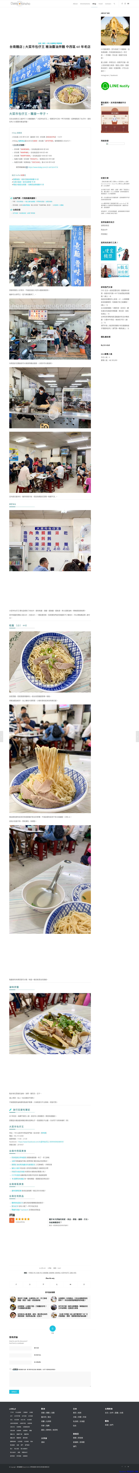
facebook (114, 75)
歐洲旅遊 (12, 1445)
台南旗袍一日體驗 (58, 205)
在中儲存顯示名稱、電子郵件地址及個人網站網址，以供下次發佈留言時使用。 (34, 1369)
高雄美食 (25, 1456)
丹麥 (42, 1425)
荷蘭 (42, 1421)
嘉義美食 (19, 1438)
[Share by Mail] (70, 1284)
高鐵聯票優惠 (26, 205)
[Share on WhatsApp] (29, 1284)
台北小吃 (23, 1419)
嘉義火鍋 (12, 1438)
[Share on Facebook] (16, 1284)
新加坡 (80, 1438)
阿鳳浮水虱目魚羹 (18, 1172)
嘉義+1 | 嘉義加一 (114, 234)
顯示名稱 (36, 1348)
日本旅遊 (26, 1441)
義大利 (43, 1417)
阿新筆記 (104, 234)
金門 (111, 1425)
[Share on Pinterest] (43, 1284)
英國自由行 (24, 1452)
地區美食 (59, 43)
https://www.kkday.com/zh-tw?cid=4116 (43, 167)
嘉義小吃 (12, 1434)
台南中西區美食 (14, 1423)
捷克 (42, 1430)
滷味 (71, 1273)
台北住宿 (16, 1419)
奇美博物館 (20, 201)
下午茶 (12, 1412)
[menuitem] (75, 3)
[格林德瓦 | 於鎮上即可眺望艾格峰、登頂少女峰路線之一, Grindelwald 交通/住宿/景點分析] (1, 736)
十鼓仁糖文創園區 (30, 201)
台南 (121, 1413)
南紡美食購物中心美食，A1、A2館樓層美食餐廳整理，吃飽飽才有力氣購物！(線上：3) (115, 302)
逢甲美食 (12, 1456)
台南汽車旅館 (31, 213)
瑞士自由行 (13, 1452)
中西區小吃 (32, 1273)
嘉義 (30, 1430)
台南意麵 (45, 1273)
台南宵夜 (29, 1423)
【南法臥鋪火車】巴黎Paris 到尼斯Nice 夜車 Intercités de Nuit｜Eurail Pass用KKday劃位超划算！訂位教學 (115, 184)
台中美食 (30, 1416)
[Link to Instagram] (125, 3)
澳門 (22, 1445)
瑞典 (47, 1425)
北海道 (31, 1412)
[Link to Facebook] (122, 3)
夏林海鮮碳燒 (16, 1191)
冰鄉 (13, 1161)
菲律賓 (82, 1442)
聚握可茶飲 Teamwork (20, 1210)
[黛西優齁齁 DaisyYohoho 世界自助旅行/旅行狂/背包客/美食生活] (20, 3)
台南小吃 (39, 1273)
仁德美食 (25, 1412)
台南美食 (53, 43)
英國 (19, 1452)
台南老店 (57, 1273)
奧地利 (48, 1430)
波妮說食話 (105, 225)
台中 (11, 1416)
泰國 (74, 1438)
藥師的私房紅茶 (17, 1203)
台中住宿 (24, 1416)
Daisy (59, 1268)
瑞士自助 (16, 1448)
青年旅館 (19, 1456)
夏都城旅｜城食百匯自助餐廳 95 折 (26, 179)
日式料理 (20, 1441)
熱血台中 (104, 230)
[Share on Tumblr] (57, 1284)
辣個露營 (124, 234)
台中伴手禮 (17, 1416)
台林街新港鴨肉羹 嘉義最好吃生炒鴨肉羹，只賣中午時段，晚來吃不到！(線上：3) (115, 320)
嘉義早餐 (26, 1434)
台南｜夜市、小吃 (44, 43)
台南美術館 (49, 201)
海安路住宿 (22, 213)
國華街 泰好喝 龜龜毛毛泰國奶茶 (23, 1164)
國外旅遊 (25, 1438)
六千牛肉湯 (16, 1175)
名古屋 (75, 1421)
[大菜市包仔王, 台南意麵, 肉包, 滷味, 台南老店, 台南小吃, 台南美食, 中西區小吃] (50, 82)
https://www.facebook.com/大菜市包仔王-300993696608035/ (41, 1142)
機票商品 (21, 141)
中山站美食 (18, 1412)
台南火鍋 (12, 1430)
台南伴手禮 (23, 1423)
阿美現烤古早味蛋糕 (19, 1157)
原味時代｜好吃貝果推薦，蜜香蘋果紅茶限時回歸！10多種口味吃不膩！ (115, 212)
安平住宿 (15, 213)
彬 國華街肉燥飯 (18, 1179)
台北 (11, 1419)
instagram (105, 75)
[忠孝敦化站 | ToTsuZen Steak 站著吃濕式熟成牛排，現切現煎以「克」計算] (137, 736)
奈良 (84, 1417)
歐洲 (32, 1441)
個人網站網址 (37, 1362)
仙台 (74, 1425)
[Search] (114, 3)
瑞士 (11, 1448)
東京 (74, 1413)
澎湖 (106, 1425)
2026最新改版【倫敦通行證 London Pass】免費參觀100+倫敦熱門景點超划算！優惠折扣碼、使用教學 (114, 205)
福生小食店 (16, 1168)
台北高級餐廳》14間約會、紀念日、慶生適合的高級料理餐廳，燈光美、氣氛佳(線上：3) (115, 311)
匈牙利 (55, 1430)
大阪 (74, 1417)
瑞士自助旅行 (24, 1448)
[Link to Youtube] (128, 3)
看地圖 (43, 1133)
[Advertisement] (50, 25)
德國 (47, 1413)
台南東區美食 (26, 1427)
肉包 (74, 1273)
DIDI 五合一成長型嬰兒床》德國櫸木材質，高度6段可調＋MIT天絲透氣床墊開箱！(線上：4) (115, 293)
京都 (79, 1417)
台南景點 (19, 1427)
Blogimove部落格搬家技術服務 (129, 1471)
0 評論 (49, 1268)
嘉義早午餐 (19, 1434)
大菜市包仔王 (65, 1273)
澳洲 (42, 1442)
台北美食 (29, 1419)
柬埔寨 (75, 1442)
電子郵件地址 (37, 1355)
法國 (18, 1445)
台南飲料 (25, 1430)
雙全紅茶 (15, 1206)
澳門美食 (27, 1445)
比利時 (48, 1421)
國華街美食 (13, 1441)
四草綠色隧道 (40, 201)
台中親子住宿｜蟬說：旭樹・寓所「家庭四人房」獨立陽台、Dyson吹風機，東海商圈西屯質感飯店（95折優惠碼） (115, 192)
